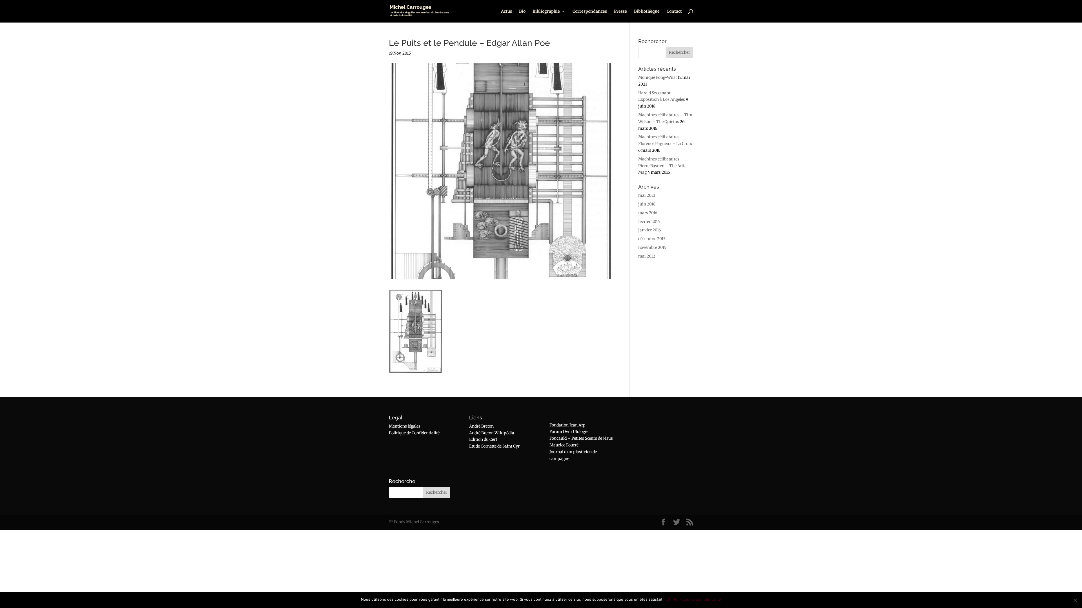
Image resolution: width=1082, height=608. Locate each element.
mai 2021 (646, 195)
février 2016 (649, 221)
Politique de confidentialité (697, 599)
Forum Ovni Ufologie (568, 431)
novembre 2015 (652, 247)
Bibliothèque (647, 11)
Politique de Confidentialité (414, 432)
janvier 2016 (649, 230)
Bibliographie (546, 11)
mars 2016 (647, 212)
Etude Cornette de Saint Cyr (494, 446)
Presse (620, 11)
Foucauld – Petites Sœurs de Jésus (581, 438)
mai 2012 (646, 256)
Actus (506, 11)
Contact (674, 11)
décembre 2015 (652, 238)
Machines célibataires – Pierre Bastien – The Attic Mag (662, 166)
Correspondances (590, 11)
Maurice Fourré (563, 445)
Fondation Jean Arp (567, 425)
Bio (522, 11)
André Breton (481, 426)
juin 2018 (646, 204)
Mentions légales (404, 426)
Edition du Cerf (483, 439)
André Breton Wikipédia (491, 432)
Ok (668, 599)
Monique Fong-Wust (657, 77)
